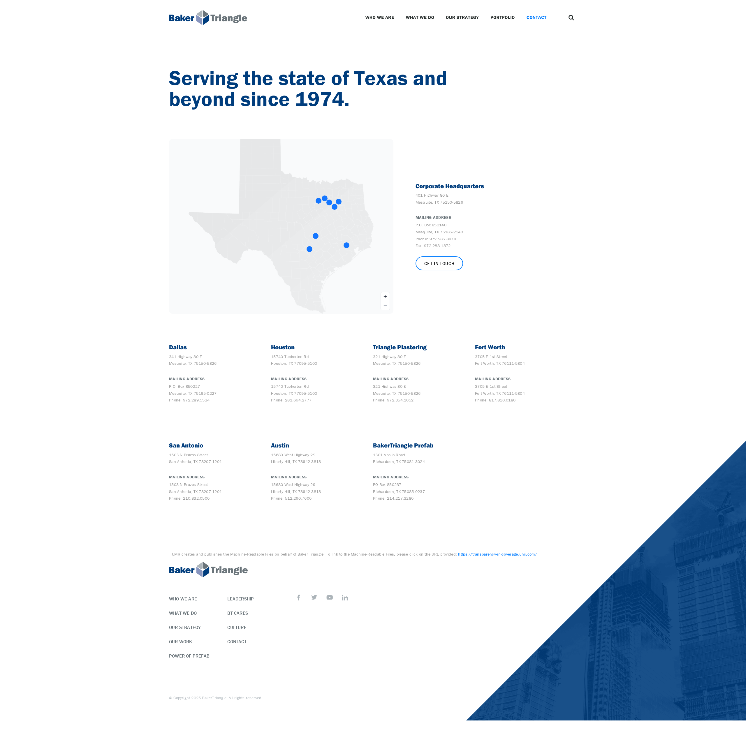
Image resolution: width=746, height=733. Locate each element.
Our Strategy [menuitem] (185, 627)
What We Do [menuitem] (183, 613)
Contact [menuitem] (236, 641)
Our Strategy (462, 17)
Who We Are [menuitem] (183, 599)
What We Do (420, 17)
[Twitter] (314, 597)
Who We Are (379, 17)
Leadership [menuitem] (240, 599)
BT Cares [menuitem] (237, 613)
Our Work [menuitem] (180, 641)
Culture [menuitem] (236, 627)
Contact (537, 17)
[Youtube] (329, 597)
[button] (571, 17)
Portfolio (502, 17)
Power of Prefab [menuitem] (189, 656)
